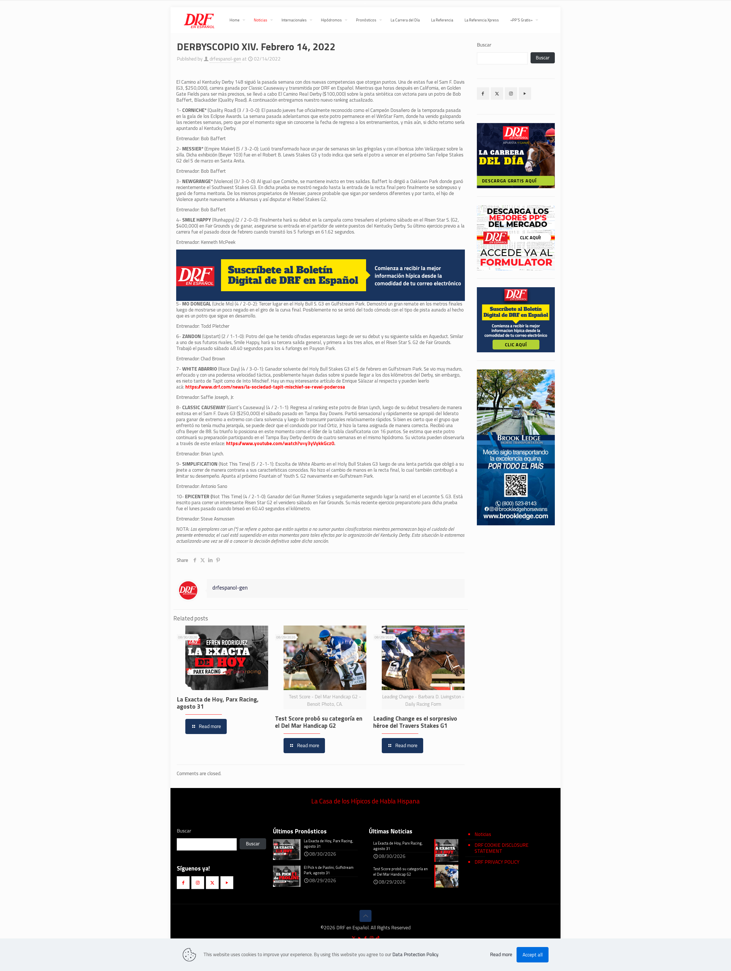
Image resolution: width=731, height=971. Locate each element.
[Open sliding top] (365, 6)
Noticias (483, 834)
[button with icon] (483, 93)
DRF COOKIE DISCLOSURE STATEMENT (502, 848)
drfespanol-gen (225, 59)
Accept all (533, 954)
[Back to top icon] (365, 916)
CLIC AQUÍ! (530, 237)
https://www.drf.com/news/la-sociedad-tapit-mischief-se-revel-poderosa (265, 387)
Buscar (484, 45)
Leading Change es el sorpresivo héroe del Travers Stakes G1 (415, 722)
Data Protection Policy (415, 954)
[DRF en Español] (198, 20)
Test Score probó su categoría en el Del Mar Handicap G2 (318, 722)
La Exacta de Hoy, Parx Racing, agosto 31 (218, 703)
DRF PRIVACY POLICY (497, 862)
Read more (501, 955)
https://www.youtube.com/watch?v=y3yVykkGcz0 (280, 443)
